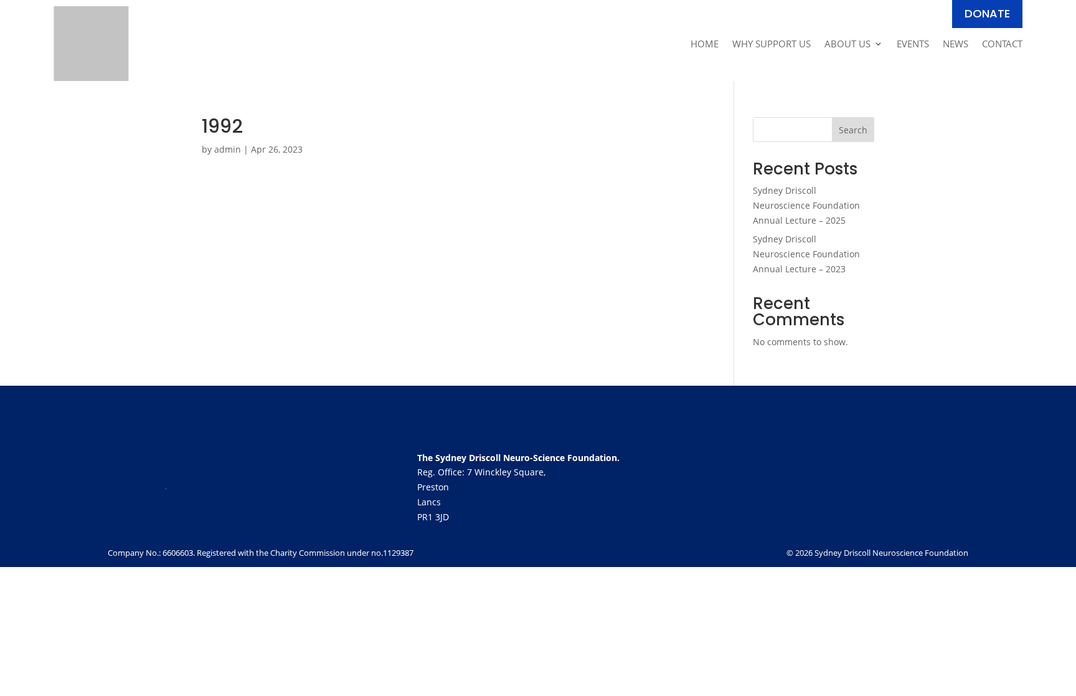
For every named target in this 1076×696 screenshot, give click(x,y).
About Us (847, 44)
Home (705, 44)
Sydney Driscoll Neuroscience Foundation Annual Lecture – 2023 (806, 254)
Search (853, 130)
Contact (1002, 44)
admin (227, 149)
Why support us (771, 44)
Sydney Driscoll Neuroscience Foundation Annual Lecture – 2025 (806, 205)
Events (913, 44)
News (955, 44)
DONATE (987, 13)
